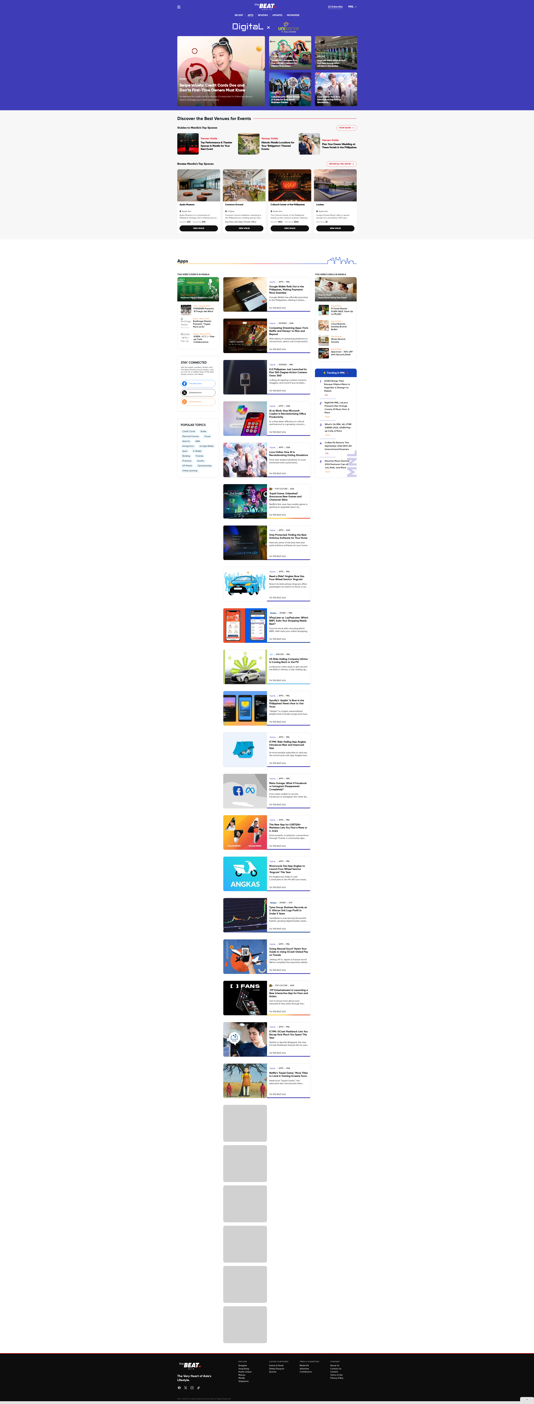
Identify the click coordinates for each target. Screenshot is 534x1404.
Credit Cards (188, 431)
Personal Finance (190, 436)
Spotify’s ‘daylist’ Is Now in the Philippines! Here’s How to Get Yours (286, 703)
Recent (239, 15)
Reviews (263, 15)
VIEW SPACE (198, 228)
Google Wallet (207, 446)
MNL (351, 6)
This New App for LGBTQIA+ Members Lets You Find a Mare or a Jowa (288, 827)
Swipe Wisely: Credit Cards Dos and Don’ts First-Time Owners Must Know (212, 87)
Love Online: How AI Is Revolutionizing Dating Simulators (329, 100)
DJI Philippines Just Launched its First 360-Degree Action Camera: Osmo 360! (288, 372)
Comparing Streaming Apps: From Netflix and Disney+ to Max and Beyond (288, 331)
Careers (334, 1372)
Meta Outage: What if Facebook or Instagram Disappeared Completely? (288, 786)
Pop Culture (281, 489)
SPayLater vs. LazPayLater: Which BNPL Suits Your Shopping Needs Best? (288, 621)
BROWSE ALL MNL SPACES (341, 164)
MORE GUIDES (346, 128)
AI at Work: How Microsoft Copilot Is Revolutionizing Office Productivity (287, 414)
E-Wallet (197, 451)
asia (291, 323)
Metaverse (293, 15)
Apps (250, 15)
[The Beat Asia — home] (190, 1366)
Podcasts (186, 461)
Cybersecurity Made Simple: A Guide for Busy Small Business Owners (285, 100)
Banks (203, 431)
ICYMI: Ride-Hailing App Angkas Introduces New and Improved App (287, 745)
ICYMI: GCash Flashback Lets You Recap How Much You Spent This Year (288, 1034)
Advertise (304, 1369)
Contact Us (335, 1369)
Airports (186, 441)
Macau (241, 1375)
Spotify (200, 461)
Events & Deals (276, 1366)
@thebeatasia (195, 393)
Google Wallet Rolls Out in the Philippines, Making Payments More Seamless (286, 289)
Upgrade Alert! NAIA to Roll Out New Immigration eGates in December (331, 63)
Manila (241, 1378)
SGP (290, 903)
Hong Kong (243, 1369)
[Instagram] (192, 1388)
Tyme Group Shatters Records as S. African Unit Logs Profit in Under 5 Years (288, 910)
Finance (199, 456)
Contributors (306, 1372)
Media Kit (304, 1366)
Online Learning (189, 471)
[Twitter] (186, 1388)
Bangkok (242, 1366)
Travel (207, 436)
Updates (277, 15)
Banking (186, 456)
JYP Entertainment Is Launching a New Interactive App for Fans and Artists (288, 993)
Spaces (272, 1372)
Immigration (188, 446)
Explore (280, 654)
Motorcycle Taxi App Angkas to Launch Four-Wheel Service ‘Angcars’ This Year (287, 869)
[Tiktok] (198, 1388)
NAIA (198, 441)
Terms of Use (336, 1375)
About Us (334, 1366)
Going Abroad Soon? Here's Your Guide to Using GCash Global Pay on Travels (288, 952)
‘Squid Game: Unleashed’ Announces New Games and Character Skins (285, 496)
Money (283, 613)
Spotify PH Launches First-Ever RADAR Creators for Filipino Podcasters (284, 63)
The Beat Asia (195, 384)
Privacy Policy (336, 1378)
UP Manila (187, 466)
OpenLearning (204, 466)
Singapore (243, 1381)
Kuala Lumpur (245, 1372)
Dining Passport (276, 1369)
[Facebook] (179, 1388)
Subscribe (337, 7)
